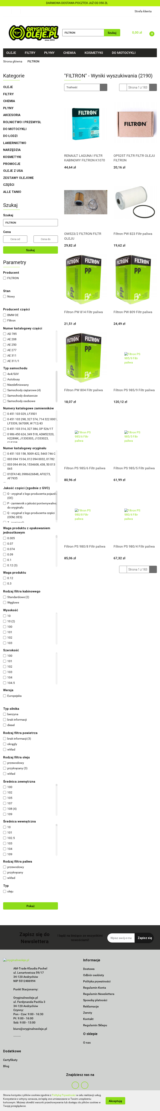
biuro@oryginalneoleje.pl (30, 1028)
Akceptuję (115, 1100)
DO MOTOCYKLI (15, 129)
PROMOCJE (11, 164)
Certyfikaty (10, 1060)
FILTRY (9, 94)
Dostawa (89, 969)
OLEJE (8, 87)
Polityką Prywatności (64, 1095)
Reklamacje (91, 1006)
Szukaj (30, 250)
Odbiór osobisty (93, 975)
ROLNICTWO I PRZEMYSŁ (22, 122)
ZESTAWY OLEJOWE (19, 178)
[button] (91, 960)
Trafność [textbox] (72, 87)
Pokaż (30, 906)
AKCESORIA (11, 115)
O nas (87, 1042)
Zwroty (87, 1012)
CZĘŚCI (9, 185)
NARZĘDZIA (12, 150)
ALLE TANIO (12, 192)
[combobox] (85, 87)
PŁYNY (8, 108)
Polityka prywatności (97, 981)
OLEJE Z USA (13, 171)
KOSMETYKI (12, 157)
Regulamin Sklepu (95, 1025)
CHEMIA (9, 101)
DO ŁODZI (10, 136)
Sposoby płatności (95, 1000)
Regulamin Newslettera (98, 994)
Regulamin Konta (94, 987)
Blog (6, 1066)
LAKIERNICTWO (15, 143)
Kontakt (88, 1019)
